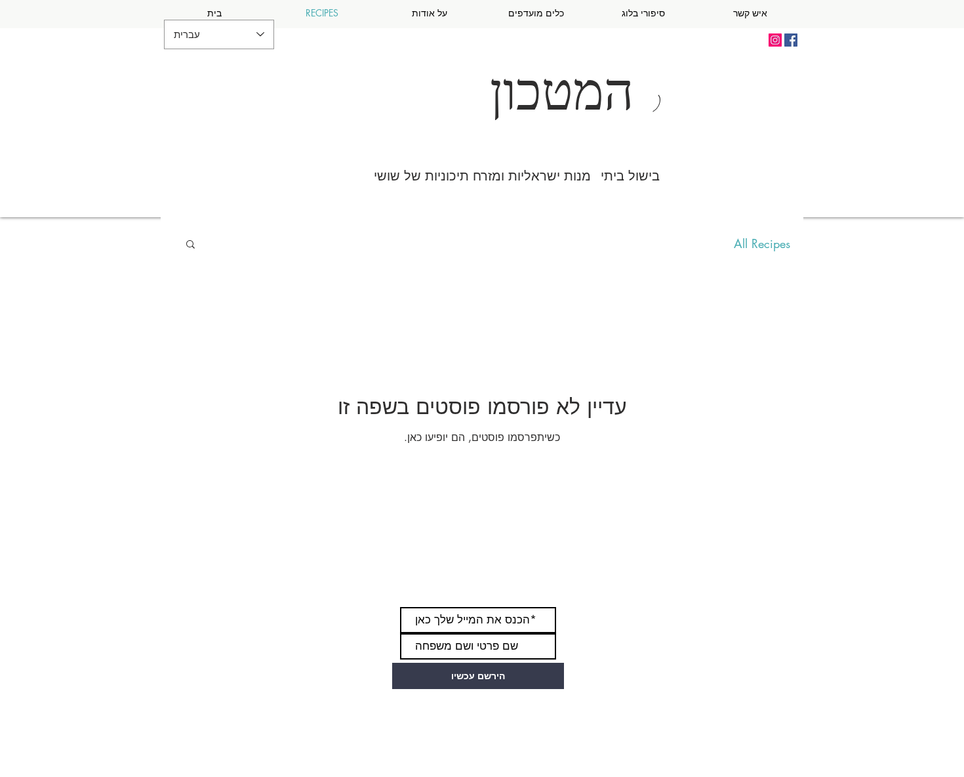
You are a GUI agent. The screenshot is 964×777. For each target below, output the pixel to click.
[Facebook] (790, 40)
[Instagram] (775, 40)
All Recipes (762, 243)
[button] (190, 245)
